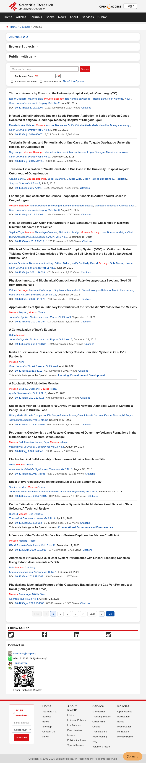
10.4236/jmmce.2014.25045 (31, 496)
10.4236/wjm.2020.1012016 (30, 549)
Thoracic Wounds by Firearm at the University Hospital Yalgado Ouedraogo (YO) (63, 93)
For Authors (73, 725)
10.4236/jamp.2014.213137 (30, 343)
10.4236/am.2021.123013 (29, 397)
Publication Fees (76, 740)
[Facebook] (44, 634)
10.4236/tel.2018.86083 (28, 522)
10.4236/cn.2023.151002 (29, 576)
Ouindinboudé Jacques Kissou (94, 415)
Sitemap (47, 726)
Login (130, 6)
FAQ (94, 741)
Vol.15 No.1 (50, 572)
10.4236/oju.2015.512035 (29, 161)
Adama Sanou (17, 178)
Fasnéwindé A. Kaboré (22, 125)
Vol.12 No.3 (39, 393)
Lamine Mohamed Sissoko (78, 205)
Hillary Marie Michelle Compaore (27, 415)
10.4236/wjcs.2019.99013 (29, 241)
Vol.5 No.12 (43, 156)
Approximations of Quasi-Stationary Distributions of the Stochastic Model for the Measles (73, 307)
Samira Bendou (18, 487)
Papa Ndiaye (55, 442)
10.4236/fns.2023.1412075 (30, 299)
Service (98, 706)
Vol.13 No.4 (31, 598)
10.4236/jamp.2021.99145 (30, 321)
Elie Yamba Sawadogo (77, 98)
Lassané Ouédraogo (40, 290)
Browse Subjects (22, 46)
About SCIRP (72, 708)
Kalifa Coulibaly (80, 263)
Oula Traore (116, 263)
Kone (17, 361)
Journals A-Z (49, 711)
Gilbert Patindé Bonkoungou (98, 178)
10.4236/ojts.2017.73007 (29, 214)
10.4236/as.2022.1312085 (30, 424)
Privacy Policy (125, 736)
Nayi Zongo (15, 152)
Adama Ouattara (18, 263)
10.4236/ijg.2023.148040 (29, 451)
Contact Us (48, 731)
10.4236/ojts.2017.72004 (29, 107)
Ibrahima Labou (33, 442)
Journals (36, 17)
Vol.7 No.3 (54, 210)
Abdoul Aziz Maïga (69, 232)
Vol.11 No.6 (48, 267)
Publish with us (21, 56)
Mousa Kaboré (77, 152)
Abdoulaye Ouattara (41, 232)
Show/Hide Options (73, 81)
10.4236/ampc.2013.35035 (30, 473)
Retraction (123, 731)
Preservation (124, 726)
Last (92, 613)
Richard (18, 513)
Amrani (36, 487)
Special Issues (75, 745)
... (75, 613)
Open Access (124, 711)
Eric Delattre (36, 513)
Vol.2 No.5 (91, 491)
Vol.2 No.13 (65, 339)
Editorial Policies (76, 720)
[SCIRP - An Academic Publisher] (31, 6)
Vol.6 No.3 (43, 129)
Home (8, 17)
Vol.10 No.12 (48, 545)
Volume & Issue (101, 746)
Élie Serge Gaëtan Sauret (61, 415)
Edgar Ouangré (18, 98)
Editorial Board (52, 81)
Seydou (18, 312)
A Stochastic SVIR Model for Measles (34, 383)
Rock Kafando (115, 98)
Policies (123, 706)
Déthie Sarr (38, 594)
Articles (21, 17)
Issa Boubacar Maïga (114, 232)
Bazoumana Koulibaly (41, 263)
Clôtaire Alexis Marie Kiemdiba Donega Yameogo (102, 125)
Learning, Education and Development (81, 375)
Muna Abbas (21, 464)
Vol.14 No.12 (49, 294)
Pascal (99, 263)
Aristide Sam (99, 98)
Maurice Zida (35, 98)
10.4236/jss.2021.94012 (28, 370)
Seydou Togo (16, 232)
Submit (102, 17)
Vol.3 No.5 (66, 469)
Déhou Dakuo (62, 263)
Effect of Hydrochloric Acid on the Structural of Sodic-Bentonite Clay (55, 481)
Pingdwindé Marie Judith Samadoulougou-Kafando (82, 290)
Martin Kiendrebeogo (124, 290)
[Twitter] (11, 634)
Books (50, 17)
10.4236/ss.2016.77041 (28, 187)
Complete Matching (26, 81)
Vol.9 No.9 (61, 236)
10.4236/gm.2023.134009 (29, 603)
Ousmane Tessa (43, 388)
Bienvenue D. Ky (64, 125)
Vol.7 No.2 (54, 103)
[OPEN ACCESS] (110, 6)
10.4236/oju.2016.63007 (29, 134)
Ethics (70, 715)
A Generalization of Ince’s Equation (32, 329)
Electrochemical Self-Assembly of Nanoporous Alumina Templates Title (57, 459)
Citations (86, 107)
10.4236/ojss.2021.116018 (30, 272)
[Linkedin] (76, 634)
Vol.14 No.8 (57, 446)
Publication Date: (24, 76)
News (62, 17)
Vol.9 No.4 (52, 366)
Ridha (17, 335)
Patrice (18, 290)
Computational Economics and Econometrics (85, 527)
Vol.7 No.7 (34, 183)
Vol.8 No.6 (50, 518)
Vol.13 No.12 (40, 419)
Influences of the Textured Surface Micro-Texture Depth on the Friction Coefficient (64, 535)
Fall (16, 442)
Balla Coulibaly (22, 567)
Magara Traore (22, 540)
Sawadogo (20, 594)
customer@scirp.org (24, 653)
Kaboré (45, 125)
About (74, 17)
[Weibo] (108, 634)
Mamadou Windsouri (56, 152)
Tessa (37, 312)
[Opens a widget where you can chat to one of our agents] (132, 756)
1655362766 (20, 663)
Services (88, 17)
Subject (46, 716)
